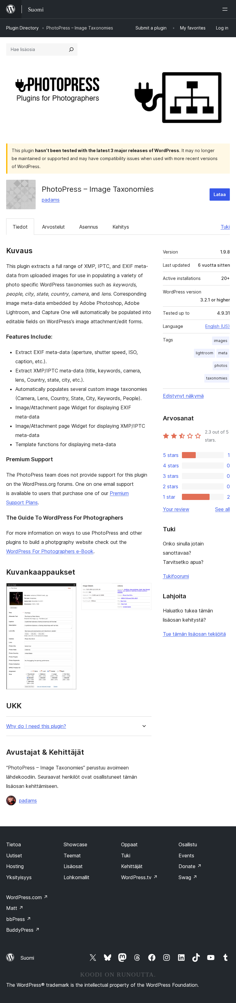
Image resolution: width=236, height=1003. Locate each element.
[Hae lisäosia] (71, 49)
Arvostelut (53, 227)
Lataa (220, 194)
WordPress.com (27, 897)
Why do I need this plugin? (36, 726)
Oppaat (129, 844)
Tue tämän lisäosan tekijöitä (194, 634)
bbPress (18, 919)
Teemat (72, 855)
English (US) (217, 326)
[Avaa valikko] (226, 9)
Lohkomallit (76, 877)
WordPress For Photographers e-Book (49, 551)
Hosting (15, 866)
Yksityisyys (19, 877)
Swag (188, 877)
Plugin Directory (22, 27)
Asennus (88, 227)
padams (51, 200)
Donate (190, 866)
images (220, 340)
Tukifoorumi (176, 576)
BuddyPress (23, 930)
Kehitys (120, 227)
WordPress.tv (139, 877)
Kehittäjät (132, 866)
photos (220, 365)
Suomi (27, 958)
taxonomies (216, 378)
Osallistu (188, 844)
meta (222, 353)
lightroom (204, 353)
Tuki (225, 227)
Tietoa (13, 844)
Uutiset (14, 855)
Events (186, 855)
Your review (176, 509)
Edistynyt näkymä (183, 396)
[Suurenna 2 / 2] (143, 591)
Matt (14, 908)
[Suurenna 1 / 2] (68, 591)
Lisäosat (73, 866)
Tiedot (20, 227)
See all (222, 509)
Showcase (75, 844)
